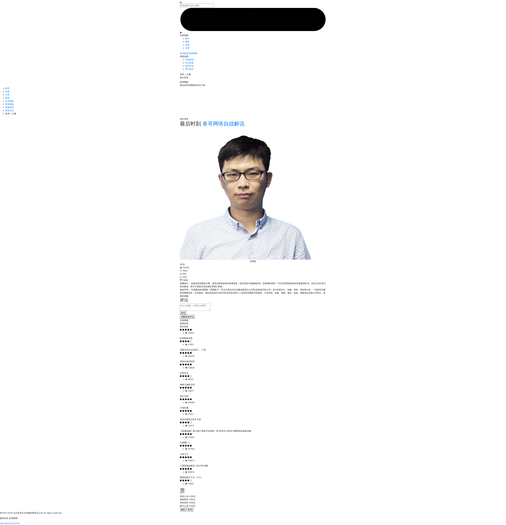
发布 (183, 312)
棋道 (187, 41)
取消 (190, 509)
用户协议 (189, 69)
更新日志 (189, 66)
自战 (187, 44)
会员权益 (184, 53)
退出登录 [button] (184, 77)
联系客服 (193, 53)
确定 (183, 509)
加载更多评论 (187, 316)
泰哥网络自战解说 (223, 123)
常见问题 (189, 62)
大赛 (187, 48)
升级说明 (189, 59)
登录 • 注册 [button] (185, 74)
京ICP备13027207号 (10, 523)
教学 (187, 38)
